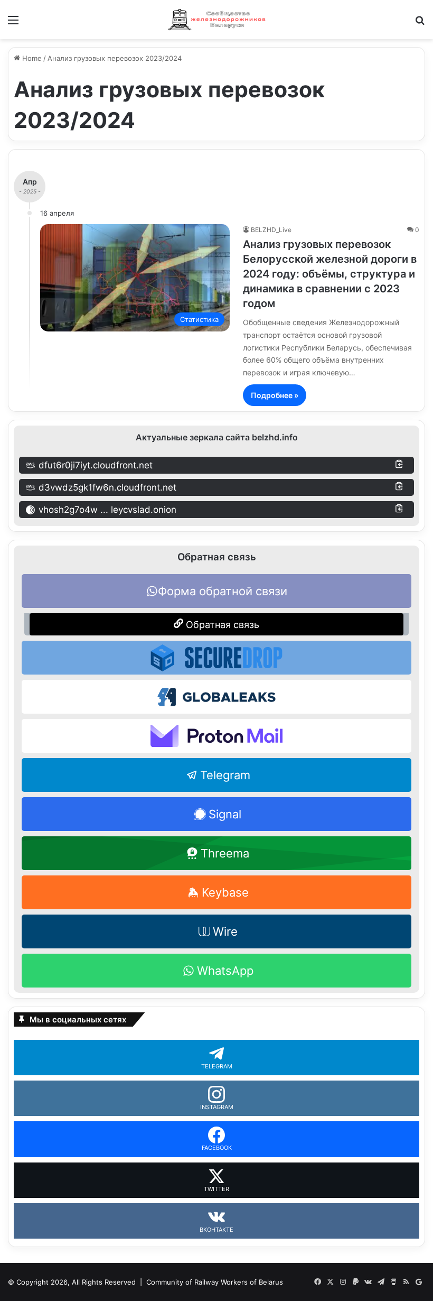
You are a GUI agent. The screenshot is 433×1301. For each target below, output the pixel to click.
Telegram (225, 775)
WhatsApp (225, 970)
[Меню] (13, 23)
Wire (225, 931)
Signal (225, 814)
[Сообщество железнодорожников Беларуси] (216, 19)
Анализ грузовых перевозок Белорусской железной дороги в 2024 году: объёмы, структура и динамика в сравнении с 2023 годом (330, 274)
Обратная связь (221, 624)
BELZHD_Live (271, 230)
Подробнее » (274, 395)
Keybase (225, 892)
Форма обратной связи (222, 591)
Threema (225, 853)
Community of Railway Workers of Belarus (214, 1282)
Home (31, 58)
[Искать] (420, 23)
